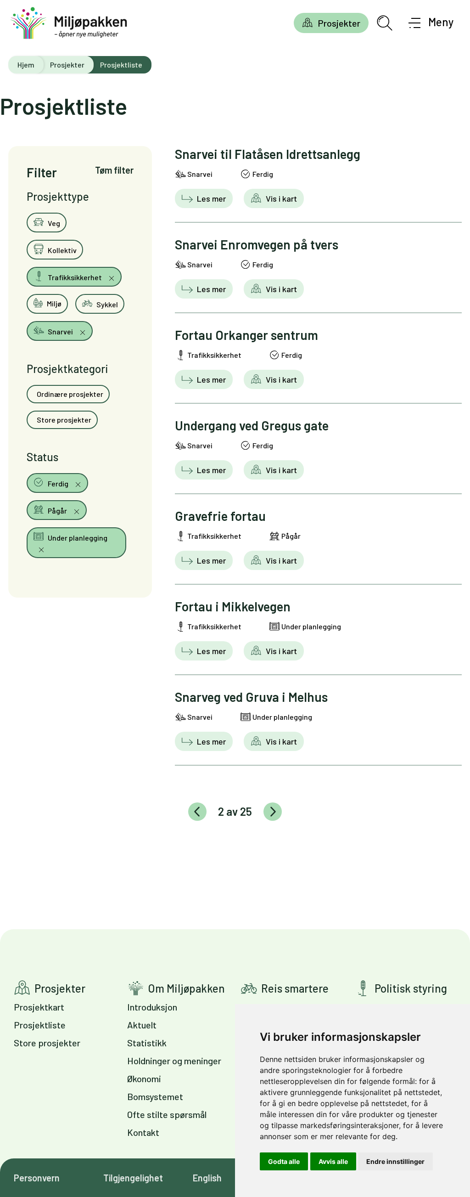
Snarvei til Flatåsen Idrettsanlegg (267, 154)
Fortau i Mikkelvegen (233, 606)
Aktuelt (142, 1024)
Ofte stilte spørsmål (167, 1114)
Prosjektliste (40, 1024)
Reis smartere (295, 988)
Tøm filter (114, 169)
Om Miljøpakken (186, 988)
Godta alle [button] (284, 1161)
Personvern (37, 1177)
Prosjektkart (39, 1006)
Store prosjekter (63, 419)
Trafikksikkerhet (74, 277)
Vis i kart (280, 198)
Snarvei (60, 331)
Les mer (210, 198)
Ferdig (58, 483)
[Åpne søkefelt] (385, 23)
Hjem (25, 64)
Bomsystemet (155, 1096)
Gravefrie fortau (220, 516)
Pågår (57, 510)
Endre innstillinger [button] (395, 1161)
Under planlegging (76, 537)
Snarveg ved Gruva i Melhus (251, 697)
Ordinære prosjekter (69, 394)
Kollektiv (61, 250)
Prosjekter (339, 22)
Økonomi (144, 1078)
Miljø (53, 303)
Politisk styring (411, 988)
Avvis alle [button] (333, 1161)
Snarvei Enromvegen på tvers (256, 244)
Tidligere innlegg (197, 811)
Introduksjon (152, 1006)
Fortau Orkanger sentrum (246, 335)
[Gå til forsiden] (68, 23)
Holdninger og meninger (174, 1060)
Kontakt (143, 1132)
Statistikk (147, 1042)
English (207, 1177)
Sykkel (106, 304)
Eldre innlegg (272, 811)
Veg (53, 223)
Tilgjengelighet (133, 1177)
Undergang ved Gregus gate (252, 425)
